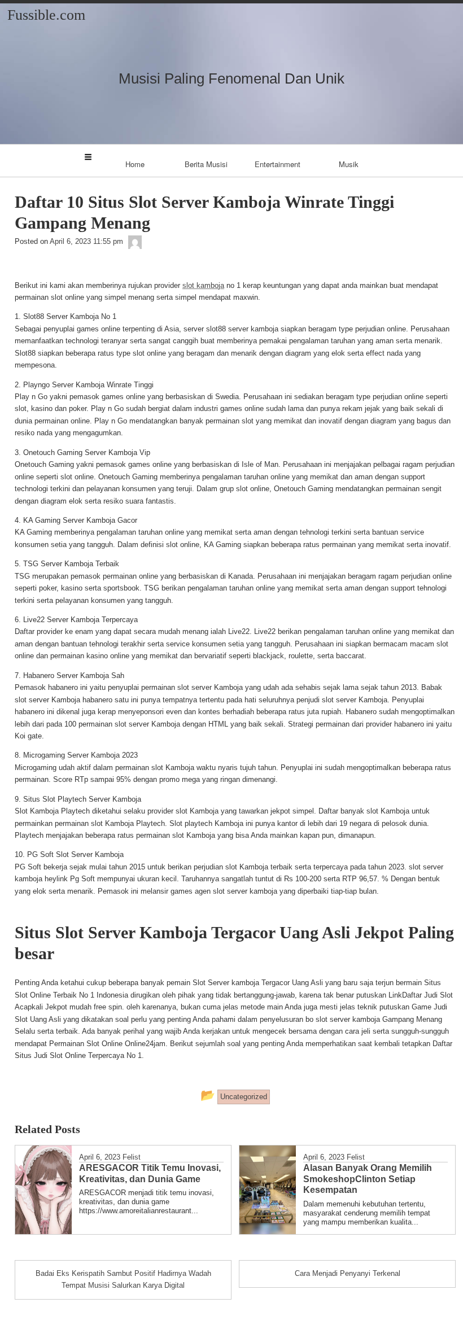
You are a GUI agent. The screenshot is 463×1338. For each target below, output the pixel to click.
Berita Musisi (206, 164)
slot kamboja (203, 285)
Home (135, 164)
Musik (349, 164)
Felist (132, 1157)
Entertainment (277, 164)
